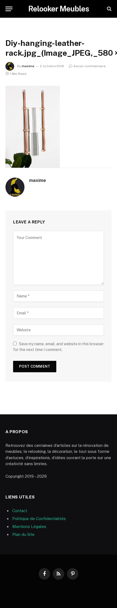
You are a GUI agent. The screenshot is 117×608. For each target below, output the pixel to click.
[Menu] (9, 9)
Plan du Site (23, 534)
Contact (19, 510)
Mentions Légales (29, 526)
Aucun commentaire (89, 66)
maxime (28, 66)
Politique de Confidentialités (39, 518)
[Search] (109, 9)
